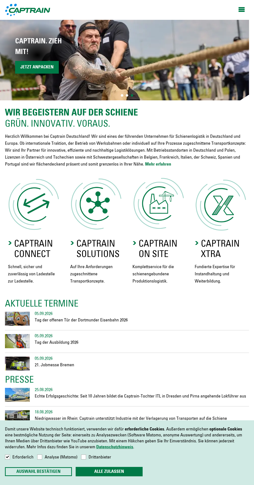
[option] (127, 60)
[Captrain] (28, 9)
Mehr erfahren (158, 164)
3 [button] (132, 95)
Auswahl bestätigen (38, 471)
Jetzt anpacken (37, 67)
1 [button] (122, 95)
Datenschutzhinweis (114, 447)
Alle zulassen (109, 471)
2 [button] (127, 95)
